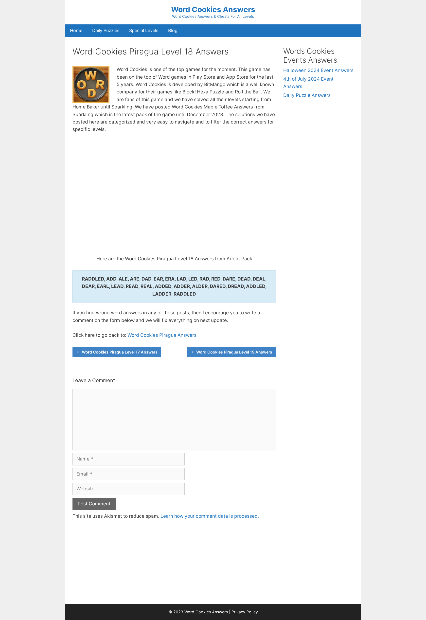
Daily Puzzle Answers (307, 95)
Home (76, 30)
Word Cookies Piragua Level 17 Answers (120, 352)
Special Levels (143, 30)
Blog (173, 30)
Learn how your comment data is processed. (209, 516)
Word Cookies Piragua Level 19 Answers (234, 352)
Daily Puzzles (105, 30)
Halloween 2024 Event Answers (318, 70)
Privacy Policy (244, 611)
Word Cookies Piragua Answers (161, 335)
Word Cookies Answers (213, 9)
